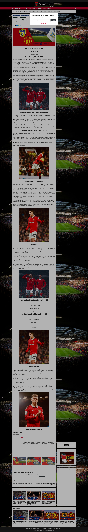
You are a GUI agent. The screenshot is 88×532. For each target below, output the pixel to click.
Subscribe (53, 20)
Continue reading (44, 23)
